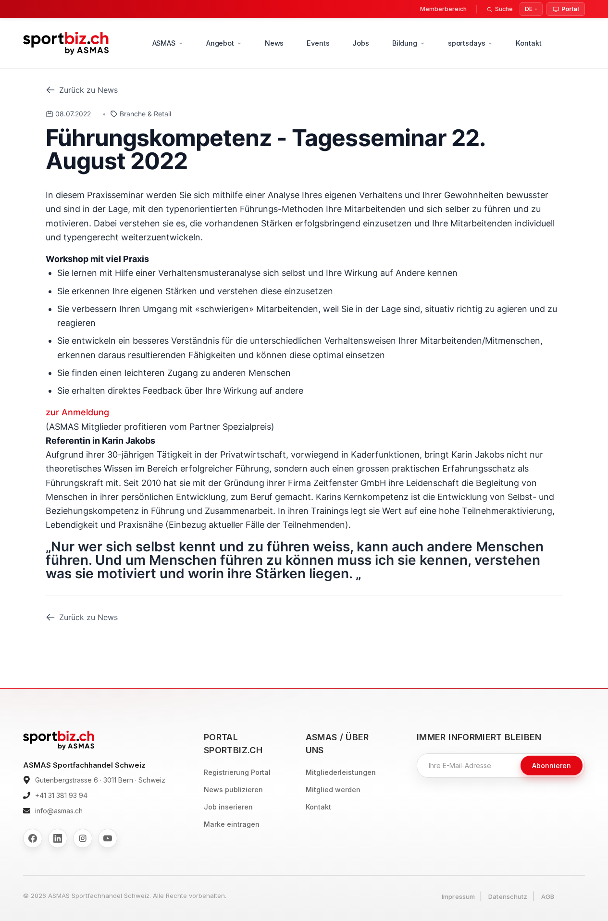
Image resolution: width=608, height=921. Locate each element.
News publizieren (233, 789)
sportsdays (466, 43)
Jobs (360, 43)
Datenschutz (507, 896)
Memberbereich (443, 8)
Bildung (404, 43)
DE (529, 8)
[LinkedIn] (57, 838)
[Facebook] (32, 838)
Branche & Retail (145, 114)
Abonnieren (551, 765)
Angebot (220, 43)
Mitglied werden (333, 789)
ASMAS (163, 43)
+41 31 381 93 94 (61, 795)
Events (318, 43)
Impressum (458, 896)
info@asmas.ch (59, 811)
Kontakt (528, 43)
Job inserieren (228, 807)
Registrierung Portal (237, 772)
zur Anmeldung (77, 412)
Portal (570, 8)
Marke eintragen (232, 824)
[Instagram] (82, 838)
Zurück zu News (88, 90)
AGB (547, 896)
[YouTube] (107, 838)
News (274, 43)
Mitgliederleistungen (341, 772)
